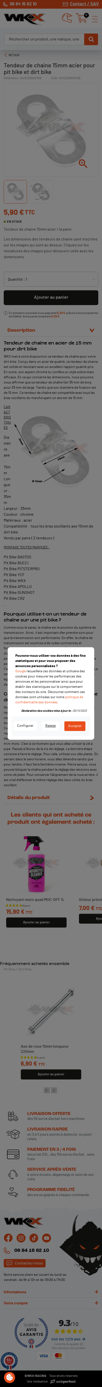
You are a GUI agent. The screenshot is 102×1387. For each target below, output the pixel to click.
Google (20, 671)
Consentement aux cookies (9, 1378)
